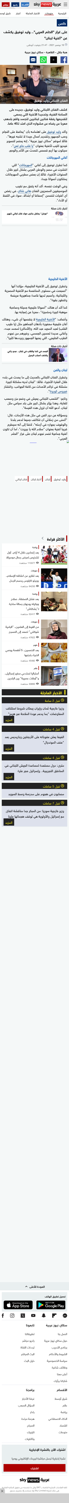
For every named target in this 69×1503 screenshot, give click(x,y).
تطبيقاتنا (29, 1333)
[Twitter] (23, 1315)
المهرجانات (25, 164)
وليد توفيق (53, 131)
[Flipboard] (54, 1315)
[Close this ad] (2, 1491)
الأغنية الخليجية (45, 318)
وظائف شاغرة (59, 1367)
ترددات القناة (27, 1347)
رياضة (64, 1411)
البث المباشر (27, 1353)
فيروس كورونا (58, 390)
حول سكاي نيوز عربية (55, 1340)
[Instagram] (12, 1315)
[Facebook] (3, 1315)
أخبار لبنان (36, 478)
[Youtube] (33, 1315)
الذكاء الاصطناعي (57, 1418)
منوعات (63, 1431)
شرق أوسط (61, 1398)
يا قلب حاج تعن (23, 145)
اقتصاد (63, 1425)
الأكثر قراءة (55, 538)
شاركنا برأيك (60, 1380)
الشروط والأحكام (58, 1353)
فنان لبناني (21, 478)
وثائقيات (29, 1438)
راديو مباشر (28, 1340)
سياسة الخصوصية (57, 1360)
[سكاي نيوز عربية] (47, 4)
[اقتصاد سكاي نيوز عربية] (25, 4)
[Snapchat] (44, 1315)
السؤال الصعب (26, 1405)
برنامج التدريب (59, 1347)
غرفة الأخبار (28, 1398)
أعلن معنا (62, 1373)
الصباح (30, 1425)
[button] (64, 59)
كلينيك (30, 1431)
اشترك (35, 1467)
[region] (34, 1498)
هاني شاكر (24, 190)
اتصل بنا (62, 1333)
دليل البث (29, 1360)
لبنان (47, 478)
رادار (32, 1411)
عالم (65, 1405)
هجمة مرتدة (27, 1418)
